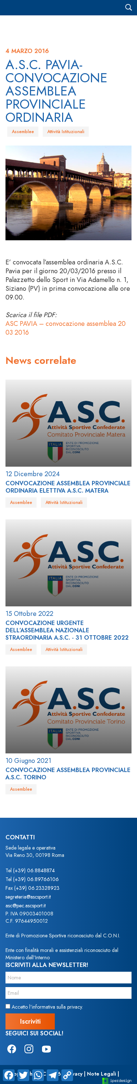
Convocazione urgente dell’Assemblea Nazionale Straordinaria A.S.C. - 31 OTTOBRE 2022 (67, 630)
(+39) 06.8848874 (34, 870)
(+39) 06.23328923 (37, 888)
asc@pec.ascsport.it (25, 905)
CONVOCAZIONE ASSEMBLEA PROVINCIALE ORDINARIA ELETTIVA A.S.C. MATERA (67, 487)
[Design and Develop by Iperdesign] (117, 1080)
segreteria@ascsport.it (28, 896)
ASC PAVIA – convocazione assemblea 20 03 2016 (65, 328)
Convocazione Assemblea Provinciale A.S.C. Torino (67, 774)
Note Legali (101, 1073)
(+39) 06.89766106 (36, 879)
